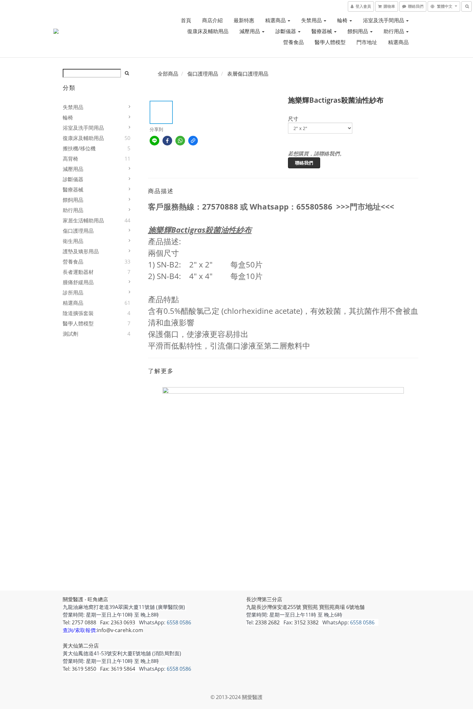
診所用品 (73, 292)
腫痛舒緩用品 (78, 282)
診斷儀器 (286, 31)
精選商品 (276, 20)
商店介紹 (212, 20)
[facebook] (167, 140)
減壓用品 (250, 31)
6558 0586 (179, 622)
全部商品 (168, 73)
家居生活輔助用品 (83, 220)
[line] (154, 140)
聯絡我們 (304, 163)
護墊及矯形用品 (81, 251)
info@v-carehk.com (120, 630)
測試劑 (70, 333)
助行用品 (394, 31)
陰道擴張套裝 (78, 313)
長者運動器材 (78, 271)
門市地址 (367, 42)
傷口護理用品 (78, 230)
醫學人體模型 (330, 42)
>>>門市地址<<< (365, 206)
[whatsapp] (180, 140)
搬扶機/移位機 (79, 148)
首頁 (186, 20)
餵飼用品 (358, 31)
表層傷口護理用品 (247, 73)
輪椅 (343, 20)
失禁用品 (312, 20)
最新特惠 (244, 20)
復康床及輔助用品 (207, 31)
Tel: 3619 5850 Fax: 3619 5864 (99, 668)
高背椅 (70, 158)
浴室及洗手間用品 (384, 20)
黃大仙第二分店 (81, 645)
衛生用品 (73, 241)
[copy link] (193, 140)
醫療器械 (322, 31)
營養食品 (293, 42)
